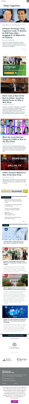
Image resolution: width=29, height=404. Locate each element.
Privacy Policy (14, 398)
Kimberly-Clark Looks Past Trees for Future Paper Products (13, 218)
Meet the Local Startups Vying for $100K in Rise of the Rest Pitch (14, 139)
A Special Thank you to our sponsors (15, 335)
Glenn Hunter (6, 40)
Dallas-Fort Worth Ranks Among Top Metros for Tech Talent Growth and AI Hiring (13, 201)
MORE (24, 49)
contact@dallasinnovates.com (8, 378)
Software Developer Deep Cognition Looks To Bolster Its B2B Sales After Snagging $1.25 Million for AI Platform (14, 33)
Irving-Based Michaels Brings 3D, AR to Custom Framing (13, 205)
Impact (16, 383)
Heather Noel (6, 104)
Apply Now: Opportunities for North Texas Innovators (10, 213)
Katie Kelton (6, 143)
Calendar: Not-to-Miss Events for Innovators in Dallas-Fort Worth (12, 209)
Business (4, 383)
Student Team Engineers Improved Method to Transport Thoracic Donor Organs (15, 263)
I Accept (14, 401)
